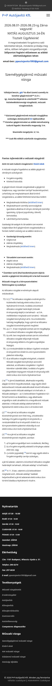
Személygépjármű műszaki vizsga (17, 641)
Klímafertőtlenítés (10, 610)
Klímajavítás (7, 605)
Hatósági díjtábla (10, 662)
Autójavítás (7, 600)
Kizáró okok (7, 646)
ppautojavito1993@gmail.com (33, 5)
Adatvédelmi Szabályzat (39, 680)
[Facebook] (26, 2)
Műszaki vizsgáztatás (11, 589)
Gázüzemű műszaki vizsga (14, 656)
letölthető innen (35, 202)
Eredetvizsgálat (9, 595)
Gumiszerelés (8, 616)
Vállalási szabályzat (17, 680)
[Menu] (48, 15)
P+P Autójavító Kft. (16, 15)
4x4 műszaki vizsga (10, 651)
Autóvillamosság (9, 621)
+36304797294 (12, 5)
